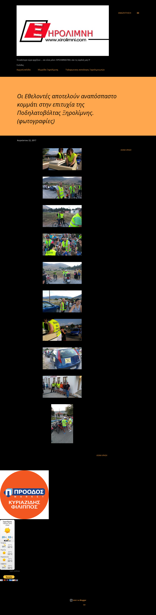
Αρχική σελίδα (24, 69)
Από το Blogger (79, 600)
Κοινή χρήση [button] (126, 150)
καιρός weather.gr (15, 571)
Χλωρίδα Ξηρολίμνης (48, 69)
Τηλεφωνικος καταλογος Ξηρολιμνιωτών (85, 69)
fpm (84, 605)
